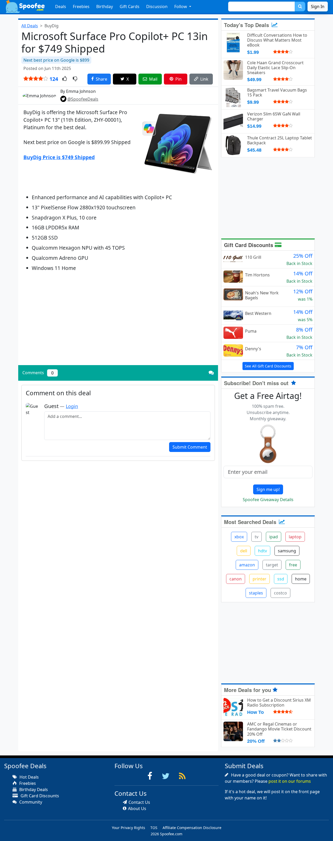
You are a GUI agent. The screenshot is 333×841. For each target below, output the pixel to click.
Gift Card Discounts (249, 245)
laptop (295, 537)
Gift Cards (129, 6)
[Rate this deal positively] (64, 79)
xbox (239, 537)
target (272, 565)
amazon (247, 565)
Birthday (104, 6)
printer (259, 579)
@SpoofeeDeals (82, 99)
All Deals (29, 26)
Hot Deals (28, 777)
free (293, 565)
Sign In (317, 6)
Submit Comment (189, 447)
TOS (153, 827)
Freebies (81, 6)
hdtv (262, 551)
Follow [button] (181, 6)
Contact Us (139, 802)
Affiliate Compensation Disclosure (192, 827)
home (300, 579)
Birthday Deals (33, 789)
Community (30, 802)
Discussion (157, 6)
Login (72, 406)
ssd (280, 579)
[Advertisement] (118, 324)
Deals (60, 6)
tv (256, 537)
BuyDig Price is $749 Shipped (59, 157)
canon (235, 579)
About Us (137, 808)
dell (243, 551)
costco (280, 593)
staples (256, 593)
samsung (287, 551)
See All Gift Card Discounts (268, 366)
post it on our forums (289, 781)
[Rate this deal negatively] (75, 79)
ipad (273, 537)
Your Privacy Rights (128, 827)
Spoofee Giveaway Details (268, 499)
